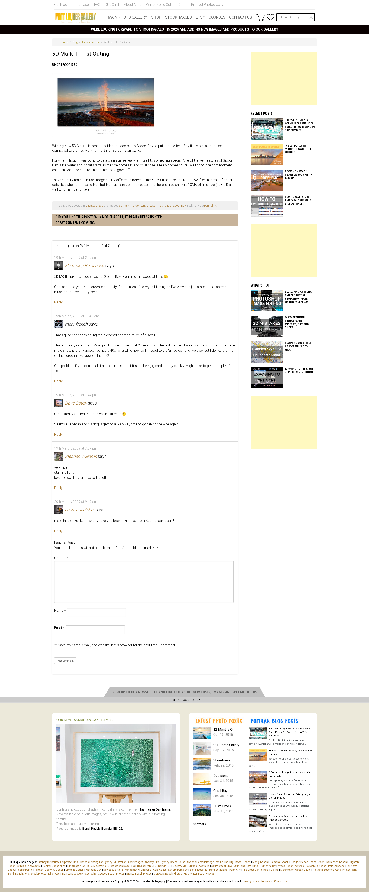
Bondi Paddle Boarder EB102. (102, 829)
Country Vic (179, 865)
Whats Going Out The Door (166, 5)
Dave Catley (76, 403)
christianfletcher (80, 509)
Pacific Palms (25, 869)
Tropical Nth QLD (146, 865)
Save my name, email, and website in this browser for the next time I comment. (117, 645)
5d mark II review (129, 205)
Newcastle (34, 865)
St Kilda (21, 865)
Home (65, 42)
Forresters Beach (316, 865)
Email (59, 628)
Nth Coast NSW (76, 865)
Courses (217, 17)
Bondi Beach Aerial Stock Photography (30, 873)
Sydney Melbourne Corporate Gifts (58, 862)
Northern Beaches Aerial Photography (335, 869)
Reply (58, 302)
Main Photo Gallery (127, 17)
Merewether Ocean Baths (295, 869)
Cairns (274, 869)
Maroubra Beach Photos (168, 873)
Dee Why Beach (54, 869)
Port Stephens (336, 865)
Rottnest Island (218, 869)
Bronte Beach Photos (139, 873)
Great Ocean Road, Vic (121, 865)
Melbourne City (224, 862)
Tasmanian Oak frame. (155, 809)
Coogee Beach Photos (111, 873)
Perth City (235, 869)
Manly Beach (260, 862)
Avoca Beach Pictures (291, 865)
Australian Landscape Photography (75, 873)
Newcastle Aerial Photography (121, 869)
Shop (156, 17)
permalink (210, 205)
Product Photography (207, 5)
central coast (148, 205)
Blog (75, 42)
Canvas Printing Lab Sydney (96, 862)
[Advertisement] (284, 78)
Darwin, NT (164, 865)
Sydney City (152, 862)
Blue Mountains (96, 865)
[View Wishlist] (270, 17)
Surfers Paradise (178, 869)
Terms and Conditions (274, 881)
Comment (61, 558)
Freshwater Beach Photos (199, 873)
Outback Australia (198, 865)
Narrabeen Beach (336, 862)
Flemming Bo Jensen (84, 265)
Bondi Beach (242, 862)
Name (60, 610)
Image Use (80, 5)
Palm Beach (317, 862)
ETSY (200, 17)
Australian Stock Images (128, 862)
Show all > (200, 824)
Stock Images (178, 17)
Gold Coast (159, 869)
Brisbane (146, 869)
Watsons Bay (93, 869)
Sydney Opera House (173, 862)
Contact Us (240, 17)
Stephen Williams (81, 456)
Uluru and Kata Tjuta (246, 865)
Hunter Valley (268, 865)
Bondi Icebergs (198, 869)
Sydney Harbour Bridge (200, 862)
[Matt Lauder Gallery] (75, 17)
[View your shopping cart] (260, 17)
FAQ (97, 5)
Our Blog (60, 5)
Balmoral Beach (279, 862)
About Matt (132, 5)
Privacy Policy (251, 881)
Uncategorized (91, 42)
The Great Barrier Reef (256, 869)
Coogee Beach (299, 862)
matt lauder (165, 205)
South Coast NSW (221, 865)
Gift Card (112, 5)
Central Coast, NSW (54, 865)
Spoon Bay (179, 205)
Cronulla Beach (75, 869)
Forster (39, 869)
